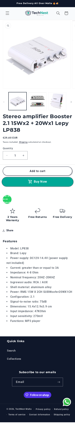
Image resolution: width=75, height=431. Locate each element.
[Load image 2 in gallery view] (37, 101)
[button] (7, 13)
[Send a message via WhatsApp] (66, 402)
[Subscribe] (59, 382)
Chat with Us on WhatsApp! (7, 199)
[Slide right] (71, 102)
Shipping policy (62, 414)
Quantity (8, 148)
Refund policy (61, 409)
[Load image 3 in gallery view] (57, 101)
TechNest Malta (23, 409)
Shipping (23, 142)
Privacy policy (43, 409)
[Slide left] (4, 102)
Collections (14, 358)
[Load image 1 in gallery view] (18, 101)
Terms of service (16, 414)
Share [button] (9, 230)
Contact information (39, 414)
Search (11, 350)
